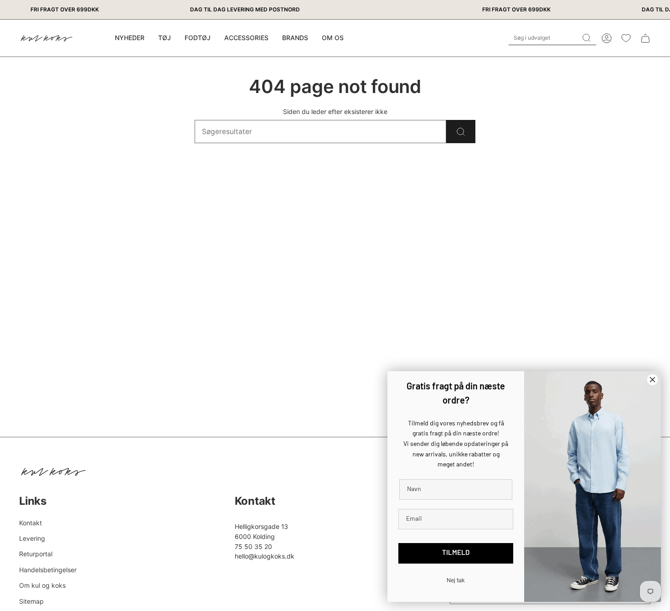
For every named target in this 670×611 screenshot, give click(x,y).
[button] (164, 38)
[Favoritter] (626, 38)
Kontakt (30, 523)
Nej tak (456, 580)
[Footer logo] (53, 472)
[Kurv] (645, 38)
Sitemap (31, 601)
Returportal (35, 554)
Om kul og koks (42, 585)
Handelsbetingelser (48, 570)
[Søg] (460, 131)
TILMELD (455, 553)
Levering (32, 538)
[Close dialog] (652, 379)
